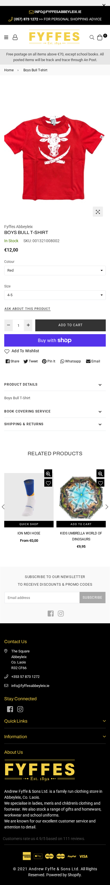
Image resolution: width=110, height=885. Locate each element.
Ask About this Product (27, 309)
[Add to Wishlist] (48, 483)
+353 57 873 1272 (25, 677)
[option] (55, 152)
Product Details (21, 384)
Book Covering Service (27, 411)
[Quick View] (48, 473)
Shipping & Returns (23, 424)
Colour (9, 262)
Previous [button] (3, 506)
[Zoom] (98, 212)
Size (7, 286)
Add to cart (81, 524)
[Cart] (99, 37)
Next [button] (107, 506)
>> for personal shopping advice (58, 19)
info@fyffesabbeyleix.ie (30, 686)
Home (9, 70)
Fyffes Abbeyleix (18, 226)
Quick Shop (28, 524)
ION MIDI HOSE (28, 533)
